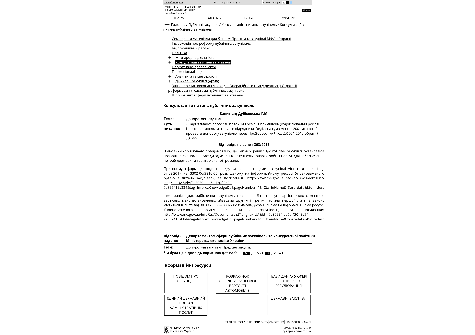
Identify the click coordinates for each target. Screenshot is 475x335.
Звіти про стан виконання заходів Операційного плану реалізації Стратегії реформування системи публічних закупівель (232, 88)
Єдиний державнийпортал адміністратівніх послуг (186, 305)
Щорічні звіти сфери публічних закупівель (207, 95)
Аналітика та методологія (197, 76)
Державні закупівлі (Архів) (197, 81)
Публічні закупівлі (203, 24)
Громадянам (287, 17)
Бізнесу (248, 17)
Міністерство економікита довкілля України (183, 10)
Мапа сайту (261, 322)
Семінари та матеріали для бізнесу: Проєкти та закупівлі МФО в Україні (231, 38)
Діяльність (214, 17)
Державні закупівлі (289, 298)
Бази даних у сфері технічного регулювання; (289, 281)
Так (247, 253)
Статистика (276, 322)
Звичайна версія (173, 2)
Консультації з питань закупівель (249, 24)
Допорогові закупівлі (204, 247)
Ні (267, 253)
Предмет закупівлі (238, 247)
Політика (179, 52)
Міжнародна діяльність (195, 57)
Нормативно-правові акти (194, 66)
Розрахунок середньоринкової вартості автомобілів (237, 283)
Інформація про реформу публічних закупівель (211, 43)
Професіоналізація (187, 71)
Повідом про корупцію (186, 278)
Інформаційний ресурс (191, 48)
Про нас (179, 17)
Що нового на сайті (298, 322)
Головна (178, 24)
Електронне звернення (238, 322)
